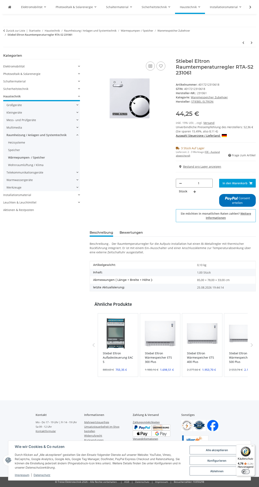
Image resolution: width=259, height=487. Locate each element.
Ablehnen (217, 471)
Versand (208, 123)
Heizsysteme (16, 142)
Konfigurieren (216, 460)
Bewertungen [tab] (131, 232)
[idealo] (199, 425)
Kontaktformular (46, 431)
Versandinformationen (145, 438)
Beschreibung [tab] (101, 232)
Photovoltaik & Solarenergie (21, 74)
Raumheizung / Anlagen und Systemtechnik (36, 135)
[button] (248, 7)
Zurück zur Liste (15, 30)
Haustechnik (12, 96)
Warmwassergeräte (19, 180)
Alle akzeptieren (217, 450)
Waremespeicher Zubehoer (209, 97)
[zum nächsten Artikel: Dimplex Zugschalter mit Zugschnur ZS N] (251, 42)
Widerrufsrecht (93, 435)
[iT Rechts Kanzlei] (186, 425)
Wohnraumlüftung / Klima (26, 165)
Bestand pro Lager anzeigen (202, 166)
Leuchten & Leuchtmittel (19, 202)
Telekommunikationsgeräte (24, 172)
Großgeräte (14, 105)
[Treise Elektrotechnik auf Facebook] (212, 425)
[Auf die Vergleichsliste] (150, 66)
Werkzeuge (13, 187)
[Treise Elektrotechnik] (9, 7)
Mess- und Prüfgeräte (21, 120)
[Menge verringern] (180, 183)
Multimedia (14, 127)
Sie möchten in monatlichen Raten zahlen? (216, 216)
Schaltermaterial (14, 81)
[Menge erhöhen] (194, 191)
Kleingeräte (14, 112)
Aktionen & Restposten (18, 210)
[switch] (246, 471)
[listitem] (118, 345)
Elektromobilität (14, 66)
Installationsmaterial (17, 195)
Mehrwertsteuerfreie (96, 422)
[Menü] (252, 446)
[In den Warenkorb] (93, 56)
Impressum (22, 475)
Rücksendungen (94, 440)
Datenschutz (42, 475)
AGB (126, 482)
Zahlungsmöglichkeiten (146, 422)
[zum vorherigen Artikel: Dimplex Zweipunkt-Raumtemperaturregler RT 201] (243, 42)
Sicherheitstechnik (15, 89)
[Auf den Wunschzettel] (160, 66)
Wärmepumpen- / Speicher (26, 157)
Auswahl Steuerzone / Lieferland (198, 135)
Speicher (14, 150)
